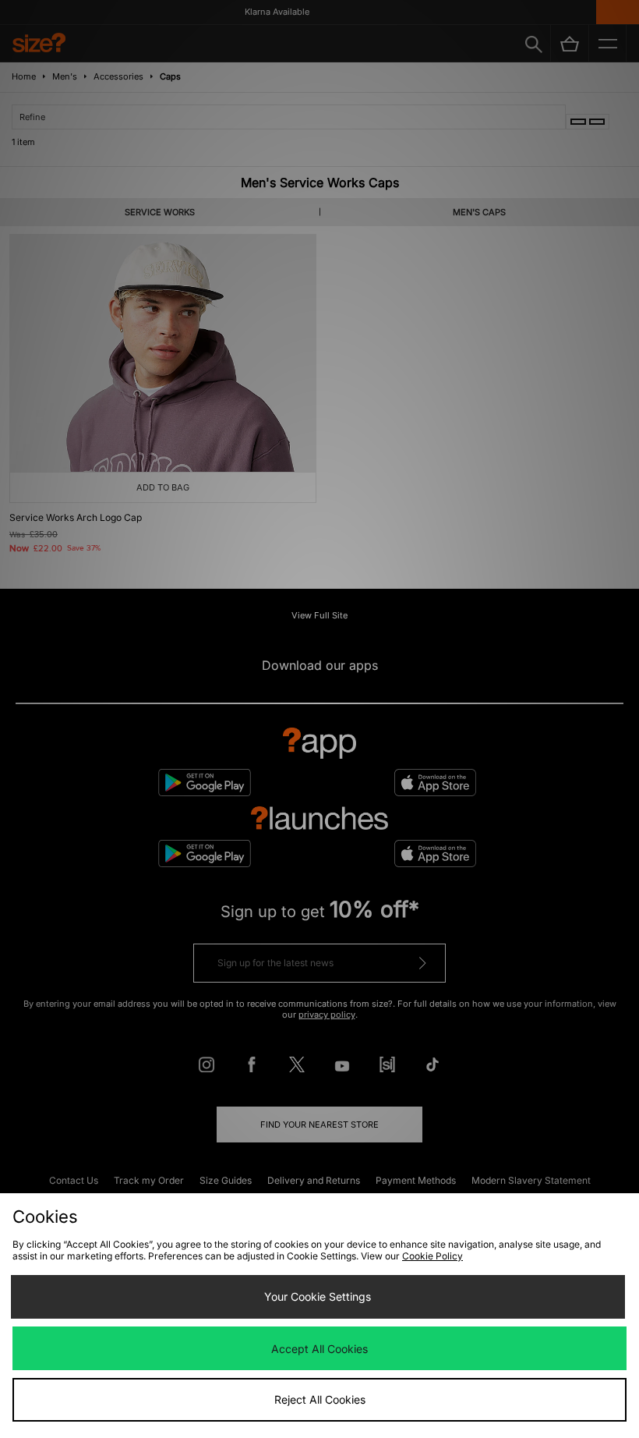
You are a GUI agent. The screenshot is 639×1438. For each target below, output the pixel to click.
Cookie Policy (432, 1256)
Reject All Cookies (319, 1399)
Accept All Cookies (319, 1348)
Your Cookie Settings (317, 1296)
